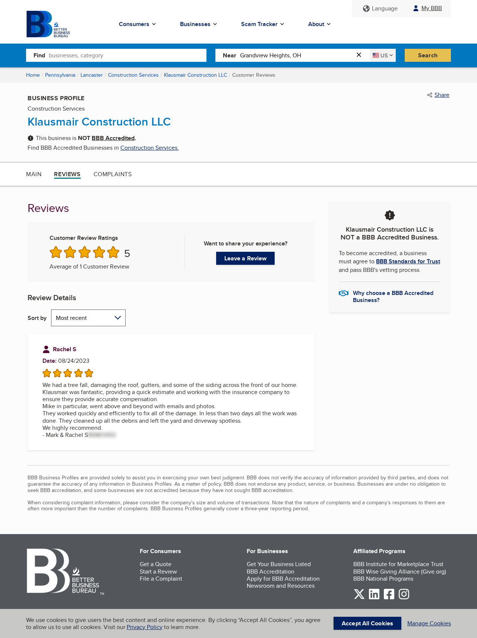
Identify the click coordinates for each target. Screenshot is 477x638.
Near (229, 55)
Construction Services (133, 75)
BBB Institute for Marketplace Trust (398, 564)
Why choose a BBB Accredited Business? (393, 296)
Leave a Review (245, 258)
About (316, 24)
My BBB (431, 8)
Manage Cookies (429, 623)
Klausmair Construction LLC (195, 75)
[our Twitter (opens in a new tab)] (359, 598)
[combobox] (127, 55)
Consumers (134, 24)
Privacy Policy (144, 627)
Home (33, 75)
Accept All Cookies (367, 623)
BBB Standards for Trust (408, 261)
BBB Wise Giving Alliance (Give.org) (399, 571)
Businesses (195, 24)
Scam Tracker (259, 24)
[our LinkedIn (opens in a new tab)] (374, 598)
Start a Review (158, 571)
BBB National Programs (383, 578)
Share (442, 95)
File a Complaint (161, 578)
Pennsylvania (60, 75)
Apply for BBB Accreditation (283, 578)
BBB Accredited (113, 138)
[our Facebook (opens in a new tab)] (389, 598)
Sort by (37, 317)
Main (33, 174)
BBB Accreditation (270, 571)
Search (427, 55)
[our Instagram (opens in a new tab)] (404, 598)
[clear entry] (361, 55)
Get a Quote (155, 564)
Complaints (113, 174)
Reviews (67, 174)
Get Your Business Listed (279, 564)
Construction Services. (149, 147)
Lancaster (91, 75)
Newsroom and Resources (281, 585)
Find (39, 55)
